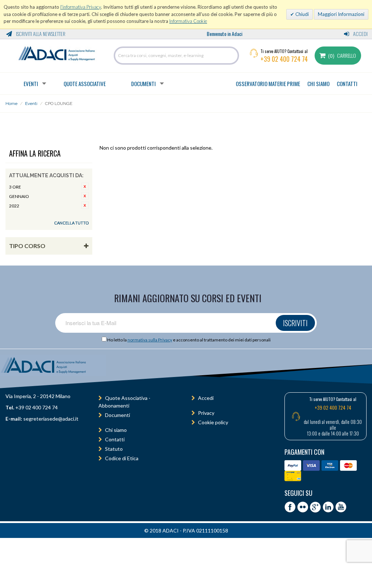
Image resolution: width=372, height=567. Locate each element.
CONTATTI (347, 84)
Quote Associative (85, 84)
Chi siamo (116, 430)
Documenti (143, 84)
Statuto (114, 449)
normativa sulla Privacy (150, 340)
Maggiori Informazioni (341, 14)
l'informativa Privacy (80, 7)
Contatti (115, 439)
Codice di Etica (121, 458)
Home (11, 103)
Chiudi (301, 14)
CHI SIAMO (318, 84)
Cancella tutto (71, 222)
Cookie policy (213, 422)
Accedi (360, 33)
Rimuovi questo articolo (85, 186)
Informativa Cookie (188, 21)
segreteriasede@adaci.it (50, 419)
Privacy (206, 413)
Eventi (31, 84)
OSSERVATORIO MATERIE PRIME (268, 84)
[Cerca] (232, 55)
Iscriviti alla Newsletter (40, 33)
